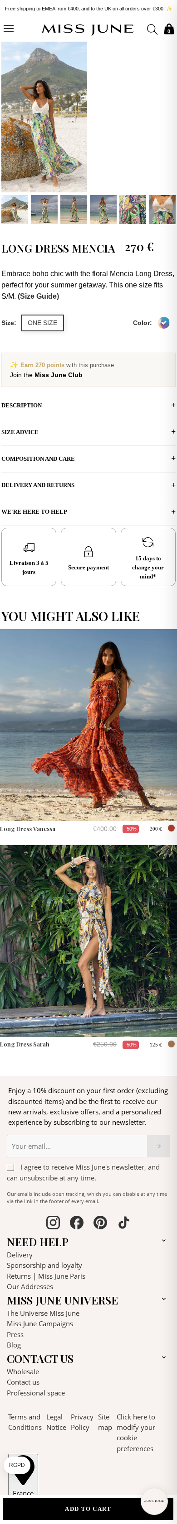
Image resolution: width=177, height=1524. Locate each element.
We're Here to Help (34, 511)
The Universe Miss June (43, 1313)
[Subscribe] (158, 1146)
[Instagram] (53, 1223)
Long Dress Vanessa (27, 828)
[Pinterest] (100, 1223)
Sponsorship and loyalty (44, 1265)
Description (21, 405)
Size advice (20, 432)
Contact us (23, 1381)
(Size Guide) (38, 296)
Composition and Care (38, 458)
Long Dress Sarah (24, 1044)
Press (15, 1334)
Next (166, 132)
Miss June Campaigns (40, 1323)
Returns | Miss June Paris (46, 1275)
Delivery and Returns (37, 485)
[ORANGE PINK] (171, 828)
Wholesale (23, 1371)
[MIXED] (164, 322)
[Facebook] (77, 1223)
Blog (14, 1344)
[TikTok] (124, 1223)
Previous (10, 132)
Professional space (36, 1392)
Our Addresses (30, 1286)
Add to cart (88, 1508)
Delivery (20, 1254)
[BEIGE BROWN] (171, 1044)
